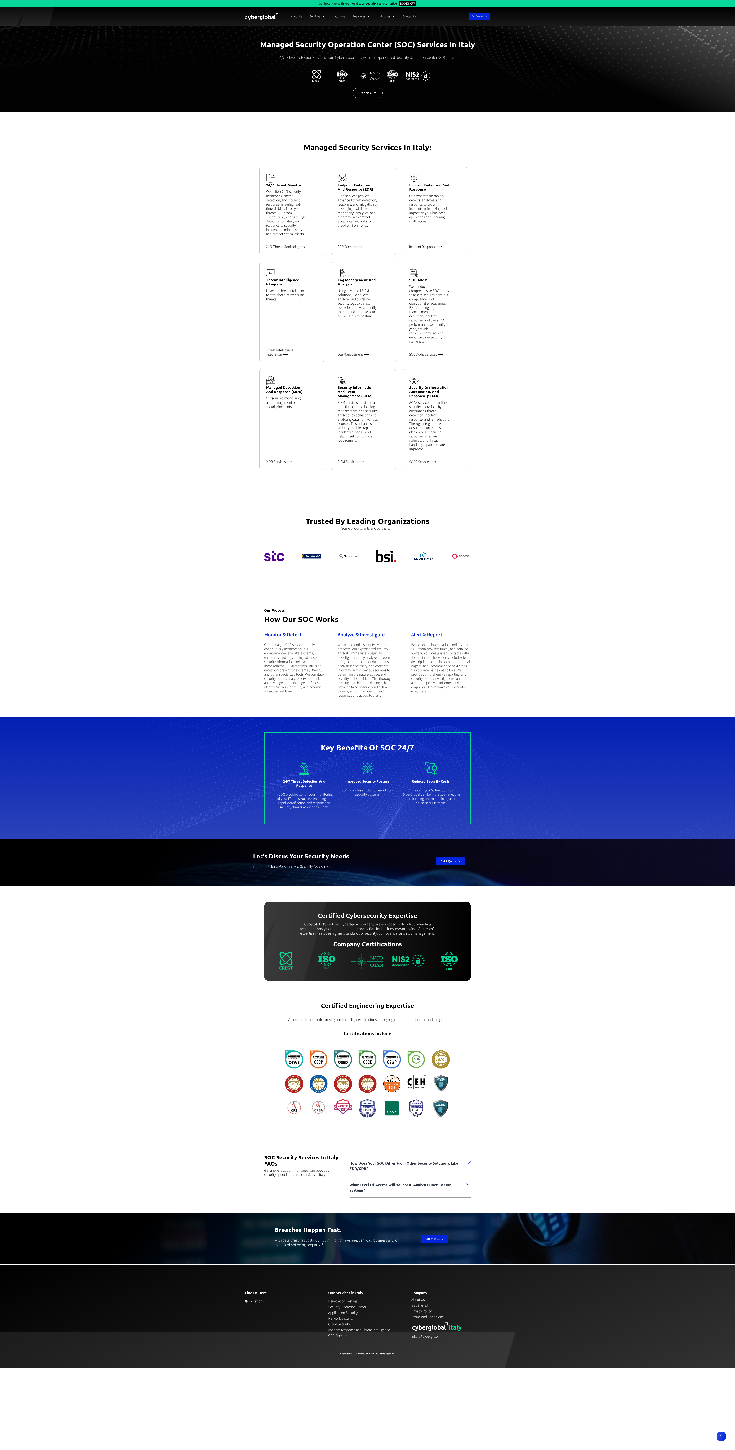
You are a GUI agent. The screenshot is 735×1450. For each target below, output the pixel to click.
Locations (339, 16)
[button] (410, 1165)
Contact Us (409, 16)
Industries (384, 16)
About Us (296, 16)
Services (315, 16)
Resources (359, 16)
